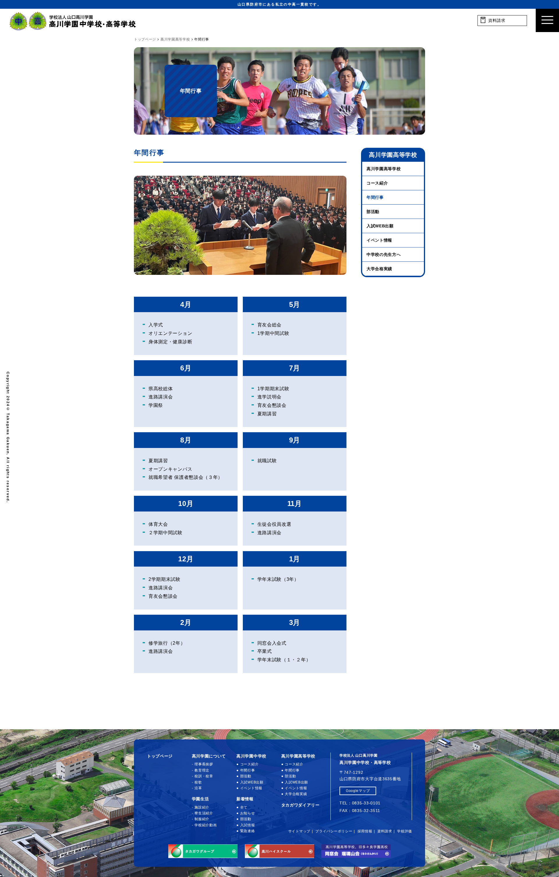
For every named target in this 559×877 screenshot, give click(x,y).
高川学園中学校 (251, 756)
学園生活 (200, 799)
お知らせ (247, 813)
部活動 (373, 211)
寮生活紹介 (203, 813)
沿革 (198, 788)
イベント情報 (379, 240)
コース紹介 (377, 183)
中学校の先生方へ (384, 254)
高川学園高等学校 (384, 168)
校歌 (198, 782)
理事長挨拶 (203, 764)
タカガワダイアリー (300, 805)
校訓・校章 (203, 776)
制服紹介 (201, 819)
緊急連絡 (247, 831)
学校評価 (404, 831)
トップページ (160, 756)
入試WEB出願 (380, 226)
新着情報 (245, 799)
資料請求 (384, 831)
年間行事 (375, 197)
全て (243, 807)
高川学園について (209, 756)
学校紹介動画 (205, 825)
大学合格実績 (379, 268)
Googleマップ (358, 791)
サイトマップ (299, 831)
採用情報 (365, 831)
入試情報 (247, 825)
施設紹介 (201, 807)
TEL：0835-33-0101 (360, 803)
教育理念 (201, 770)
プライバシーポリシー (333, 831)
